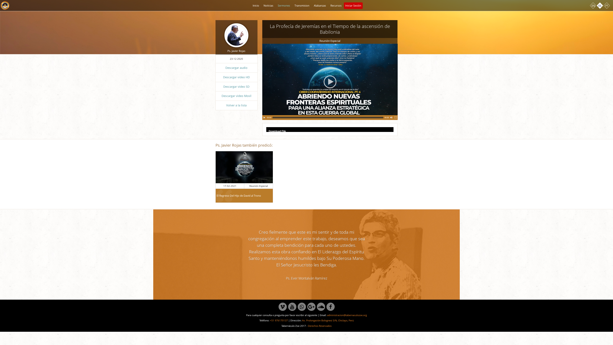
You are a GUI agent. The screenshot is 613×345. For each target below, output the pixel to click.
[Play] (264, 117)
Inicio (256, 5)
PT (606, 6)
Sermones (284, 5)
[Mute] (391, 117)
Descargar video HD (236, 77)
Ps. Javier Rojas (236, 51)
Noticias (268, 5)
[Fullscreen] (395, 117)
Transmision (302, 5)
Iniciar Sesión (353, 5)
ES (599, 6)
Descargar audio (236, 68)
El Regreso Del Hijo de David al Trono (239, 195)
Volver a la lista (236, 105)
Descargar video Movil (236, 96)
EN (593, 6)
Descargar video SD (236, 86)
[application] (330, 82)
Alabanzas (320, 5)
